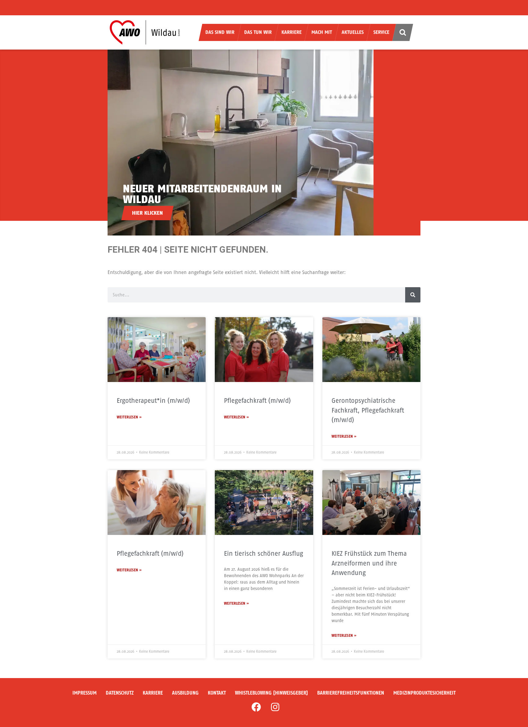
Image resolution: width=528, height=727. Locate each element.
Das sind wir (219, 32)
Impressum (84, 693)
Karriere (291, 32)
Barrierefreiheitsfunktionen (350, 693)
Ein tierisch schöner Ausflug (263, 553)
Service (381, 32)
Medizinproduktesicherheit (424, 693)
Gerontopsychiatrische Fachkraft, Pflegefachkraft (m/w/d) (368, 410)
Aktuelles (353, 32)
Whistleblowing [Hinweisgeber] (271, 693)
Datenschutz (120, 693)
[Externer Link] (256, 706)
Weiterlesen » (129, 417)
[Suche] (412, 294)
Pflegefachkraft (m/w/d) (257, 400)
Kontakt (217, 693)
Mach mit (321, 32)
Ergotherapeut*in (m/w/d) (153, 400)
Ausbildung (185, 693)
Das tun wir (258, 32)
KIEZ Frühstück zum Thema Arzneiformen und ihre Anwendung (369, 563)
